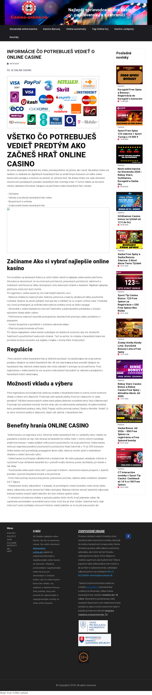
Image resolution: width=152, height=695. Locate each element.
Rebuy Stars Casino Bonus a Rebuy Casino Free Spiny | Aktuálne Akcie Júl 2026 (129, 390)
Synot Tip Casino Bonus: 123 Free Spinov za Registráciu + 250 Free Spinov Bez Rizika (128, 303)
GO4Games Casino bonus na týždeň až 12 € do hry (129, 219)
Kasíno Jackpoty (124, 29)
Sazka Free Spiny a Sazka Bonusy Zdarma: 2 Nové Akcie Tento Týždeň (129, 259)
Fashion (121, 86)
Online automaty (76, 29)
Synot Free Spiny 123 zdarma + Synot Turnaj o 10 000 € (130, 133)
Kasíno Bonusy (51, 29)
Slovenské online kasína (23, 29)
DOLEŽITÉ (11, 536)
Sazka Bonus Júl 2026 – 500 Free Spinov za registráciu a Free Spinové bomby (128, 434)
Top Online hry (100, 29)
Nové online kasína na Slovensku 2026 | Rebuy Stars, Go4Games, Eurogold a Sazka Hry (129, 176)
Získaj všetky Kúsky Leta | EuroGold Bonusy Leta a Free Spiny (129, 347)
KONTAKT (11, 533)
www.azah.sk (92, 587)
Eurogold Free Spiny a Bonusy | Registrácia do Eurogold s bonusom (130, 94)
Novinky (14, 37)
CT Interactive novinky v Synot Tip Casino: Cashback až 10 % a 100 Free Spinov (129, 478)
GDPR (9, 540)
